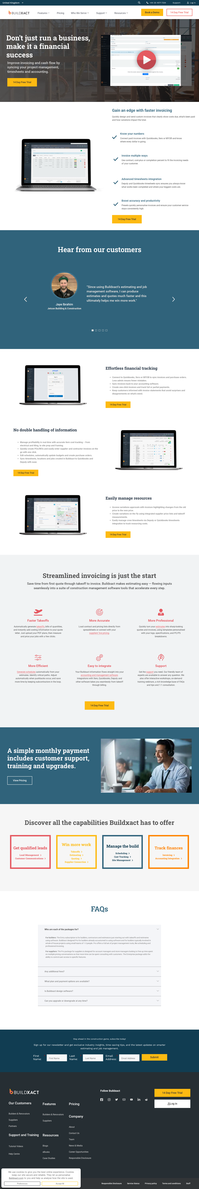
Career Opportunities (78, 1152)
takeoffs (40, 626)
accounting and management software (99, 675)
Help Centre (14, 1154)
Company (76, 1116)
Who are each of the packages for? (62, 929)
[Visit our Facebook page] (101, 1100)
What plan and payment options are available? (67, 981)
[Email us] (124, 1100)
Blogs (45, 1145)
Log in (192, 3)
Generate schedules (26, 672)
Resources (120, 13)
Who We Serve (79, 13)
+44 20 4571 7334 (157, 3)
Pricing (60, 13)
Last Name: (75, 1057)
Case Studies (49, 1158)
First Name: (39, 1057)
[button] (25, 299)
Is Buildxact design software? (59, 991)
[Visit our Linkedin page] (139, 1100)
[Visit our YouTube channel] (131, 1100)
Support (176, 3)
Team (71, 1139)
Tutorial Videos (16, 1146)
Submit (154, 1057)
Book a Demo (152, 12)
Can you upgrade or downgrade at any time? (66, 1001)
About (72, 1127)
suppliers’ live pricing (99, 633)
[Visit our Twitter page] (116, 1100)
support (150, 672)
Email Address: (112, 1057)
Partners (13, 1126)
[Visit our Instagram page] (109, 1100)
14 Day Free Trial (179, 12)
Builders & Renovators (19, 1113)
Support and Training (24, 1135)
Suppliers (13, 1120)
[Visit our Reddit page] (146, 1100)
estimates (160, 626)
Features (42, 13)
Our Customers (20, 1103)
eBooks (46, 1152)
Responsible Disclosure (80, 1158)
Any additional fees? (54, 971)
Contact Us (74, 1133)
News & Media (76, 1145)
